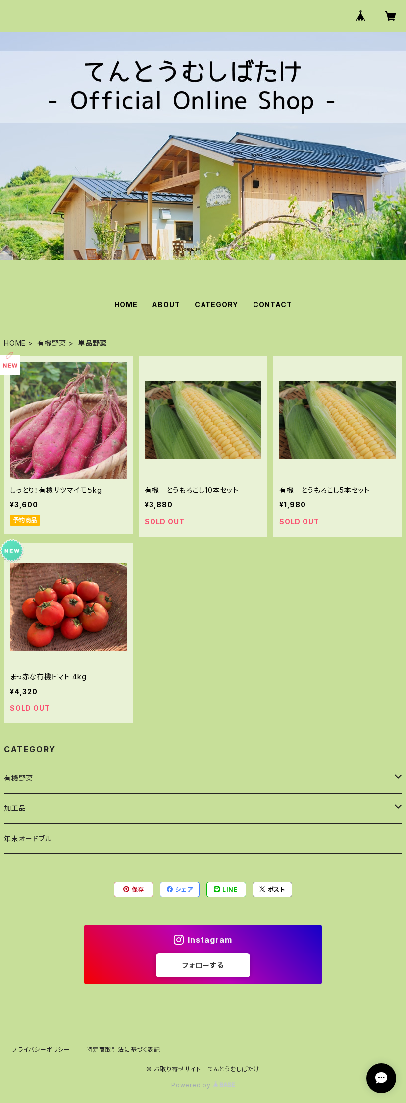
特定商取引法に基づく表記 (123, 1049)
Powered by (192, 1085)
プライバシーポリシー (41, 1049)
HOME (126, 305)
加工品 (15, 808)
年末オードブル (28, 838)
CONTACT (272, 305)
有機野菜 (51, 343)
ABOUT (166, 305)
